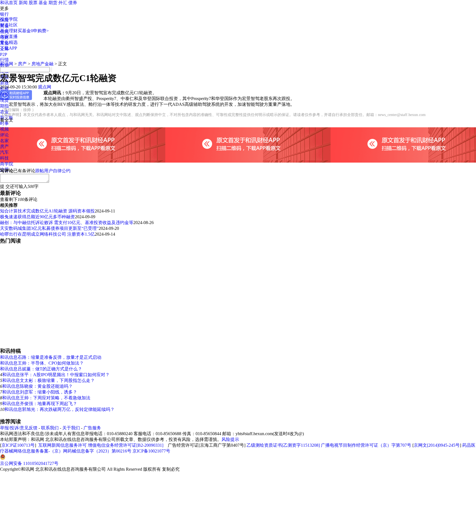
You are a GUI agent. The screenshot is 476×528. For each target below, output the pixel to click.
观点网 (44, 87)
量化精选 (9, 42)
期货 (52, 2)
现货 (4, 100)
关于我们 (71, 427)
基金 (43, 2)
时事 (4, 123)
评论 (4, 135)
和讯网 (6, 63)
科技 (4, 158)
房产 (4, 146)
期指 (4, 106)
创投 (4, 94)
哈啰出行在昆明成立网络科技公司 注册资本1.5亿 (47, 234)
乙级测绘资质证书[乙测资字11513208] (283, 445)
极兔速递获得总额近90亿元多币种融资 (37, 216)
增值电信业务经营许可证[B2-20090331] (125, 445)
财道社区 (9, 25)
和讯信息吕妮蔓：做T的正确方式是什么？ (41, 369)
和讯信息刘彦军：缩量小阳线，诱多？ (39, 392)
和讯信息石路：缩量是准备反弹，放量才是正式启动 (50, 357)
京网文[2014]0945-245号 (437, 445)
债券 (72, 2)
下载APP (8, 48)
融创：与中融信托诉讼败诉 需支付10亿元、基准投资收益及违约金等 (66, 222)
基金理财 (9, 30)
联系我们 (50, 427)
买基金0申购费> (33, 30)
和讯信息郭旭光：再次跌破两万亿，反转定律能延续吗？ (59, 409)
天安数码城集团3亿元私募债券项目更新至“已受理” (49, 228)
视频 (4, 129)
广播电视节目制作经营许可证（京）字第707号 (366, 445)
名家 (4, 140)
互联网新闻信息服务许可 (62, 445)
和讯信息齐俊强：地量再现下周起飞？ (39, 403)
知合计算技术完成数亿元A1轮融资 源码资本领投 (47, 211)
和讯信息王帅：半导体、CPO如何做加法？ (42, 363)
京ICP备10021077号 (151, 451)
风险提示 (230, 439)
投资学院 (9, 19)
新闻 (23, 2)
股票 (33, 2)
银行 (4, 14)
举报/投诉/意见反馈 (18, 427)
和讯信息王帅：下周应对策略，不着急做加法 (46, 397)
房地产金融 (42, 63)
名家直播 (9, 36)
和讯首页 (9, 2)
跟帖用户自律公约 (53, 170)
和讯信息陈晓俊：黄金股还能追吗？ (37, 386)
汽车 (4, 152)
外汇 (62, 2)
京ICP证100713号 (18, 445)
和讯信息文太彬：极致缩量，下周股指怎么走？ (48, 380)
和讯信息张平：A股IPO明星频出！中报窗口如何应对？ (56, 374)
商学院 (6, 163)
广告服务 (92, 427)
